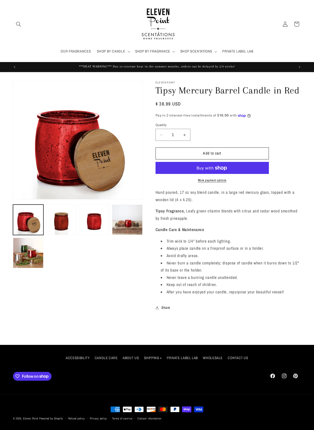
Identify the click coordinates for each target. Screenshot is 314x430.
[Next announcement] (299, 67)
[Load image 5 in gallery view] (28, 253)
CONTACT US (238, 357)
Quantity (161, 125)
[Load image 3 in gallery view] (94, 220)
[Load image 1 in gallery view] (28, 220)
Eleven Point (30, 418)
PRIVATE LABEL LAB (182, 357)
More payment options (212, 180)
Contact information (149, 418)
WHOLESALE (213, 357)
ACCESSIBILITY (78, 357)
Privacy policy (98, 418)
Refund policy (76, 418)
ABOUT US (131, 357)
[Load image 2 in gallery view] (61, 220)
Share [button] (165, 307)
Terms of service (122, 418)
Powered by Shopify (51, 418)
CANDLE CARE (106, 357)
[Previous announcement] (14, 67)
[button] (18, 24)
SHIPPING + (153, 357)
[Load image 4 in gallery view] (127, 220)
